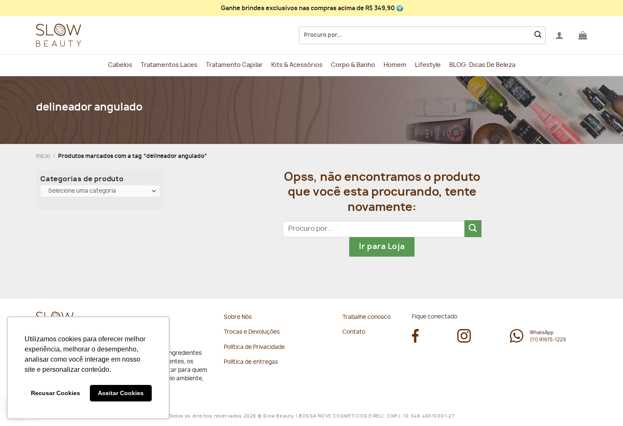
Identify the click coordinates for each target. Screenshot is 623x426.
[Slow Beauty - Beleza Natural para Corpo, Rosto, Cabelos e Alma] (78, 35)
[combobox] (100, 191)
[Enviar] (538, 35)
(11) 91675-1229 (548, 339)
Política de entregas (251, 362)
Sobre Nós (238, 317)
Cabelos (120, 65)
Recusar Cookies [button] (55, 393)
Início (43, 156)
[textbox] (98, 191)
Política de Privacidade (254, 347)
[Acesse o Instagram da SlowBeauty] (464, 340)
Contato (353, 332)
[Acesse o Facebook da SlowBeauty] (415, 340)
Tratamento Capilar (234, 65)
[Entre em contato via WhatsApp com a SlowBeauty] (516, 340)
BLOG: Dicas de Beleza (482, 65)
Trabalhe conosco (366, 317)
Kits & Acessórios (297, 65)
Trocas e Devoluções (252, 332)
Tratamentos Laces (169, 65)
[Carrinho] (582, 35)
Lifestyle (428, 65)
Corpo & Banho (353, 65)
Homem (395, 65)
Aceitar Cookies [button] (121, 393)
